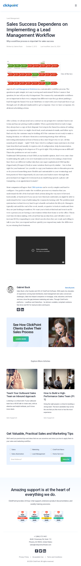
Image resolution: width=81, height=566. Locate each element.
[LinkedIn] (22, 309)
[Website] (18, 309)
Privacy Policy (24, 557)
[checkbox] (40, 452)
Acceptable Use (37, 557)
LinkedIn (44, 551)
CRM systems (37, 187)
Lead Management (13, 18)
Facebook (36, 551)
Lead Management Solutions (26, 89)
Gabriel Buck (18, 46)
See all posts (69, 288)
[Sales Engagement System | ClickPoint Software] (10, 5)
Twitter (40, 551)
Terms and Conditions (54, 557)
